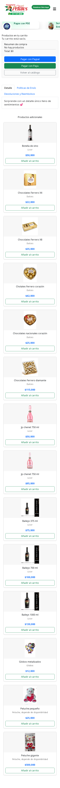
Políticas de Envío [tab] (26, 88)
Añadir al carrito (30, 161)
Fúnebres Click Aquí (41, 7)
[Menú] (54, 7)
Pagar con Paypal (30, 59)
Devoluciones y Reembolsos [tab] (19, 93)
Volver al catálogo (30, 72)
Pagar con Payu (30, 65)
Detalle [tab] (8, 88)
